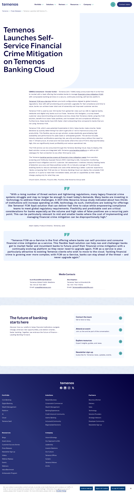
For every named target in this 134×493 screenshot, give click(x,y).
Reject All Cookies (102, 488)
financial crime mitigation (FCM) (90, 94)
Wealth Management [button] (9, 407)
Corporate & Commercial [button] (54, 403)
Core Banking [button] (6, 400)
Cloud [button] (4, 417)
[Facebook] (61, 388)
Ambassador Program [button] (9, 473)
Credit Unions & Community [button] (55, 414)
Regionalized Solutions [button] (53, 425)
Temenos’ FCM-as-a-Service (40, 101)
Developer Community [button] (96, 421)
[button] (39, 4)
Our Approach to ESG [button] (52, 441)
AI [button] (2, 414)
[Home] (10, 4)
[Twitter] (73, 388)
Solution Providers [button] (95, 414)
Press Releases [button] (7, 448)
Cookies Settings (86, 488)
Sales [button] (90, 407)
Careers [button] (48, 459)
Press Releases (16, 11)
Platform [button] (5, 410)
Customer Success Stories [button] (11, 444)
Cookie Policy (61, 491)
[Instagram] (69, 388)
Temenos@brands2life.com (82, 287)
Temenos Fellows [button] (51, 462)
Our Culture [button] (49, 452)
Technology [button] (93, 410)
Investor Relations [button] (51, 448)
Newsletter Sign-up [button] (95, 425)
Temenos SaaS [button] (7, 421)
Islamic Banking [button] (50, 417)
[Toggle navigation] (112, 4)
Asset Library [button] (6, 441)
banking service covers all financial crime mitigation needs (63, 157)
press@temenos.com (43, 287)
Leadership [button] (49, 444)
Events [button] (4, 462)
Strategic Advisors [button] (95, 417)
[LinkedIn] (65, 388)
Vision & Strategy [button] (51, 437)
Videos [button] (4, 455)
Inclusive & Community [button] (53, 421)
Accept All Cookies (118, 488)
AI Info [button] (47, 466)
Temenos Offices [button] (51, 455)
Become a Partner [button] (95, 400)
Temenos (5, 11)
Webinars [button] (5, 466)
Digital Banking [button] (7, 403)
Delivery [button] (91, 403)
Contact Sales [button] (124, 4)
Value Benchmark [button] (8, 469)
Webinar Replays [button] (7, 459)
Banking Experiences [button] (52, 410)
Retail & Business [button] (51, 400)
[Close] (131, 488)
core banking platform (78, 150)
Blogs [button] (4, 437)
